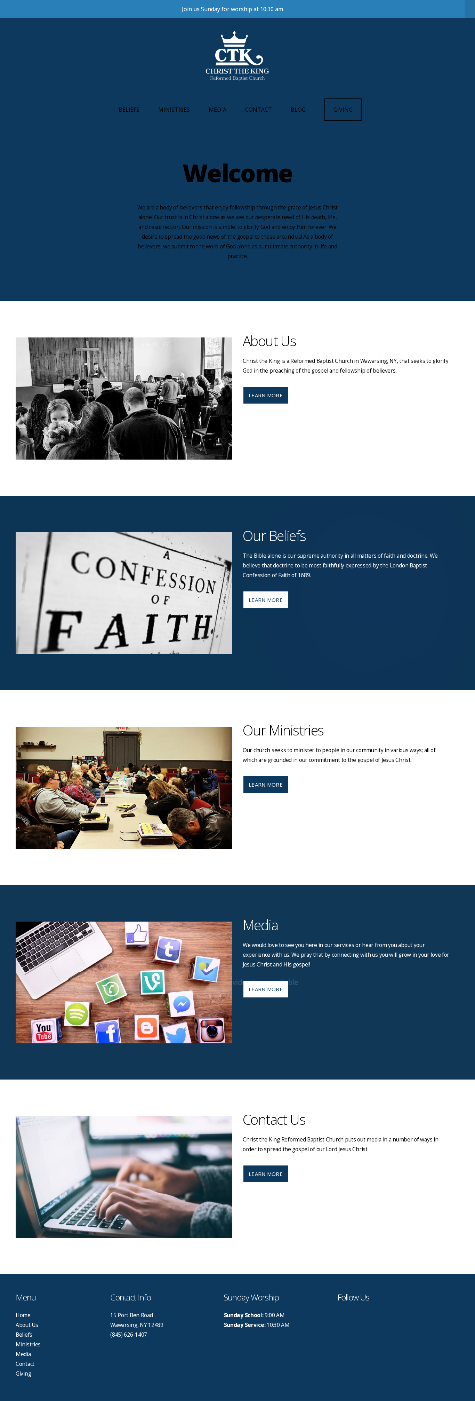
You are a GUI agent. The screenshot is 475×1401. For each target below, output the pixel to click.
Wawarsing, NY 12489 (136, 1325)
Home (23, 1315)
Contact (258, 109)
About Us (27, 1325)
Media (217, 109)
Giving (343, 109)
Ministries (174, 109)
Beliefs (129, 109)
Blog (298, 109)
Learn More (266, 395)
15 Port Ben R (127, 1315)
